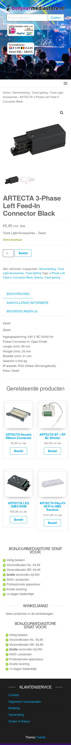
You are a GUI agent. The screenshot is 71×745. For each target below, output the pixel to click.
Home (6, 92)
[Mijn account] (30, 73)
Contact (14, 695)
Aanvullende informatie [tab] (28, 302)
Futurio (41, 737)
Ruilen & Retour (19, 721)
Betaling (14, 708)
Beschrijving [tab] (18, 294)
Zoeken (56, 17)
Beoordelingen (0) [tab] (22, 311)
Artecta (38, 277)
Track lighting (40, 92)
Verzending (16, 714)
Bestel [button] (18, 451)
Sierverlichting (21, 92)
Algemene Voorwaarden (25, 701)
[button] (65, 83)
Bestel (23, 253)
